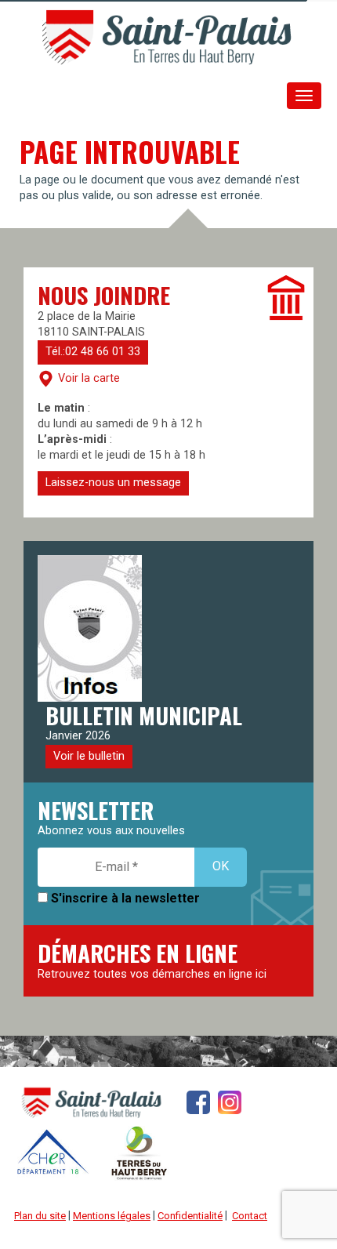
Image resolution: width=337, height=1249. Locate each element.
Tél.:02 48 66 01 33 (92, 351)
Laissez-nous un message (113, 482)
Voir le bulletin (89, 756)
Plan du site (40, 1216)
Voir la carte (89, 377)
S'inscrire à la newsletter (124, 898)
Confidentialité (190, 1216)
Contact (249, 1216)
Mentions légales (111, 1216)
